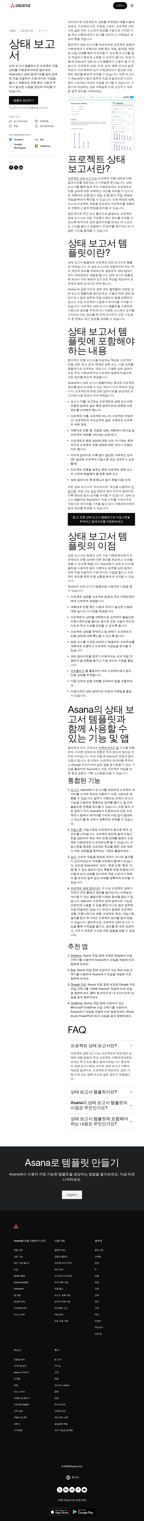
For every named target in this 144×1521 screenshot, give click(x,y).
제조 (97, 1314)
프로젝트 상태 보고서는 (82, 178)
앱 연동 (17, 1295)
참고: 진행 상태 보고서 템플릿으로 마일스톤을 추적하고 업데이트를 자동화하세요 (101, 519)
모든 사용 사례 (61, 1321)
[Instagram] (72, 1490)
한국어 (75, 1477)
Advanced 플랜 (21, 1282)
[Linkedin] (66, 1490)
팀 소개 (57, 1359)
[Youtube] (84, 1490)
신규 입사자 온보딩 (63, 1276)
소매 (97, 1295)
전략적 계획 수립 (62, 1301)
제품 (97, 1276)
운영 (97, 1263)
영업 (97, 1282)
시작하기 (120, 5)
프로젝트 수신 (61, 1308)
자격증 (17, 1378)
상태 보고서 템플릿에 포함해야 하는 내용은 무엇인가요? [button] (99, 1121)
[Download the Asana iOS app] (59, 1511)
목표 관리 (58, 1269)
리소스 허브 (19, 1391)
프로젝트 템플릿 (21, 1404)
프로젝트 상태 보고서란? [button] (94, 1045)
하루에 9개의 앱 (109, 747)
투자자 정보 (60, 1404)
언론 (56, 1398)
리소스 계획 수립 (62, 1295)
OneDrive (77, 1003)
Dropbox (76, 955)
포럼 (16, 1385)
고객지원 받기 (20, 1366)
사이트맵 (18, 1430)
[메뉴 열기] (132, 5)
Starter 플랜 (19, 1276)
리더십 (57, 1366)
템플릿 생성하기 (23, 100)
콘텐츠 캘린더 (61, 1256)
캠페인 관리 (60, 1250)
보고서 (75, 789)
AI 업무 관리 (19, 1301)
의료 (97, 1288)
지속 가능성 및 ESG (63, 1430)
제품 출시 (58, 1288)
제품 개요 (18, 1250)
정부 (97, 1301)
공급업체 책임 (61, 1424)
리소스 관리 (19, 1314)
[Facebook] (78, 1490)
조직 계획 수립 (61, 1282)
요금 (16, 1269)
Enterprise (19, 1288)
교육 (97, 1308)
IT (96, 1269)
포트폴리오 (78, 670)
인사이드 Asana (62, 1385)
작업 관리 (58, 1314)
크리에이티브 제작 (63, 1263)
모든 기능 (18, 1256)
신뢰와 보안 (60, 1411)
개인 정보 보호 (61, 1417)
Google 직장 (78, 984)
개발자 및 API (20, 1417)
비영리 (98, 1321)
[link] (12, 31)
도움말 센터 (19, 1359)
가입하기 (72, 1194)
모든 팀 (98, 1334)
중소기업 (99, 1250)
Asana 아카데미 (21, 1372)
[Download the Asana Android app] (83, 1511)
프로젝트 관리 (20, 1308)
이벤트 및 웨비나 (22, 1398)
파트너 (17, 1424)
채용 (56, 1378)
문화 (56, 1391)
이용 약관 (63, 1500)
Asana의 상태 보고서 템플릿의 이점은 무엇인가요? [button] (99, 1105)
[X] (60, 1490)
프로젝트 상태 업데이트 (85, 888)
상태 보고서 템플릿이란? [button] (94, 1091)
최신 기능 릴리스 (22, 1263)
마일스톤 (76, 829)
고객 (56, 1372)
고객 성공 (18, 1411)
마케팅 (98, 1256)
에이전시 (99, 1327)
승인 (93, 491)
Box (73, 970)
